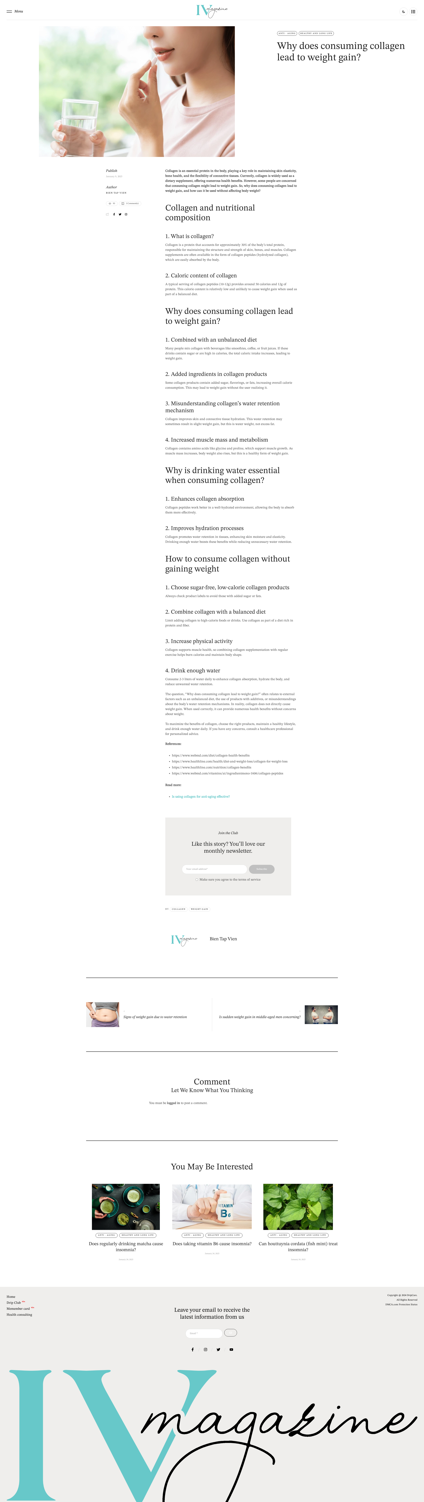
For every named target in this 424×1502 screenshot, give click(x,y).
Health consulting (19, 1315)
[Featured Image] (126, 1207)
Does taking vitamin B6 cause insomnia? (212, 1244)
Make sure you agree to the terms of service (230, 879)
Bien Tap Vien (116, 193)
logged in (173, 1103)
